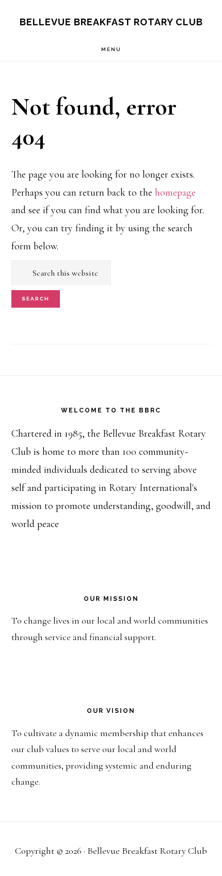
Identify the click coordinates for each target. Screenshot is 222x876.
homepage (175, 192)
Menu (111, 49)
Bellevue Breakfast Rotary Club (111, 22)
